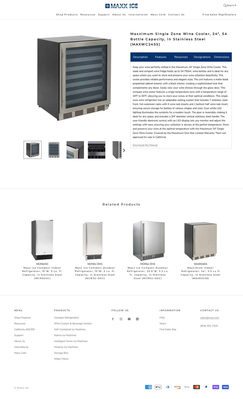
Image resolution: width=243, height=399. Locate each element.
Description (140, 57)
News (163, 323)
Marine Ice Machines (65, 335)
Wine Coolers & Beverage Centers (73, 323)
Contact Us (176, 14)
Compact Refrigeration (66, 317)
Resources (88, 14)
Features (161, 57)
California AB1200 (24, 329)
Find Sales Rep (168, 329)
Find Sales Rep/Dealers (219, 14)
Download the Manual (145, 145)
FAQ (162, 317)
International (138, 14)
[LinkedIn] (137, 319)
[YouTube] (129, 319)
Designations (202, 57)
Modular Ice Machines (66, 347)
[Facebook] (113, 319)
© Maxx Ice (21, 388)
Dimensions (221, 57)
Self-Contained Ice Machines (70, 329)
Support (104, 14)
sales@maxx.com (209, 318)
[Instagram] (121, 319)
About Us (119, 14)
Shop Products (67, 14)
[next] (124, 150)
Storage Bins (61, 353)
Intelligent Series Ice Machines (71, 341)
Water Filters (61, 359)
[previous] (21, 150)
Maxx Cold (158, 14)
